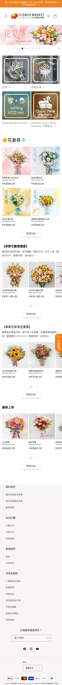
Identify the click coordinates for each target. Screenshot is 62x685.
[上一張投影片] (14, 48)
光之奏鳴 (5, 442)
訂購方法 (10, 525)
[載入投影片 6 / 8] (36, 48)
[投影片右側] (37, 306)
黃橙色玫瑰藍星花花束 (40, 219)
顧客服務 (10, 507)
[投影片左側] (24, 306)
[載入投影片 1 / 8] (19, 48)
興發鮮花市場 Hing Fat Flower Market (25, 683)
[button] (6, 16)
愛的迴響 (32, 442)
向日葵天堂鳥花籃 (9, 290)
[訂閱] (47, 638)
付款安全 (10, 594)
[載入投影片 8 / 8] (43, 48)
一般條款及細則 (13, 581)
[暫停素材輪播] (59, 48)
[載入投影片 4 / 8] (29, 48)
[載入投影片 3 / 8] (26, 48)
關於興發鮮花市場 (14, 501)
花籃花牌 (36, 87)
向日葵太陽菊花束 (9, 371)
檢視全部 (31, 233)
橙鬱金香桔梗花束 (36, 371)
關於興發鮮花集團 (14, 494)
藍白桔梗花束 (36, 178)
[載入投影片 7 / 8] (39, 48)
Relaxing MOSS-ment (14, 123)
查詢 (8, 556)
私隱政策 (10, 587)
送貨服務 (10, 538)
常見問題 (10, 620)
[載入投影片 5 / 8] (32, 48)
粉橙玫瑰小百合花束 (10, 178)
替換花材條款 (12, 613)
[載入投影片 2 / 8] (22, 48)
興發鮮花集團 (46, 683)
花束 (4, 87)
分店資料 (10, 563)
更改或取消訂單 (13, 600)
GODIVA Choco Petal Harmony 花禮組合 (43, 125)
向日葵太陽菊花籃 (36, 290)
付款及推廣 (11, 607)
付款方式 (10, 532)
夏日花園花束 (7, 219)
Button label (31, 35)
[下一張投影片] (48, 48)
